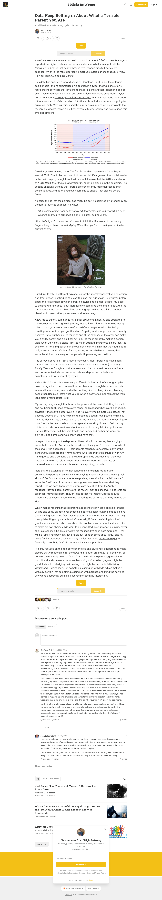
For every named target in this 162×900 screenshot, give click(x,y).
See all (40, 844)
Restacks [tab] (51, 626)
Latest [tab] (44, 779)
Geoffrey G (45, 650)
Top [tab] (37, 779)
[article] (81, 792)
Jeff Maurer (46, 30)
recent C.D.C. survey (102, 60)
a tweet (94, 85)
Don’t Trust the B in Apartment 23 (64, 183)
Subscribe (141, 4)
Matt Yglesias (60, 105)
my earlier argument (82, 319)
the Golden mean (81, 346)
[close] (105, 829)
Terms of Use (93, 870)
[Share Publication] (130, 4)
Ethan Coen (50, 796)
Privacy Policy (100, 873)
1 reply (46, 727)
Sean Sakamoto (47, 736)
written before (118, 298)
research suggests (45, 109)
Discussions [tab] (54, 779)
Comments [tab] (40, 626)
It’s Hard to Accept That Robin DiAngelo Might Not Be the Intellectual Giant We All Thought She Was (67, 808)
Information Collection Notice (80, 873)
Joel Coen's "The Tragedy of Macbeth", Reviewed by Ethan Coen (66, 787)
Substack (68, 894)
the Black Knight (108, 538)
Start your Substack (74, 888)
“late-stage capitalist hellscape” (73, 97)
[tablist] (46, 626)
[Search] (125, 4)
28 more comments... (43, 766)
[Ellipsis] (126, 650)
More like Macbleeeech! (45, 792)
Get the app (93, 888)
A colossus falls (41, 813)
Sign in (154, 4)
